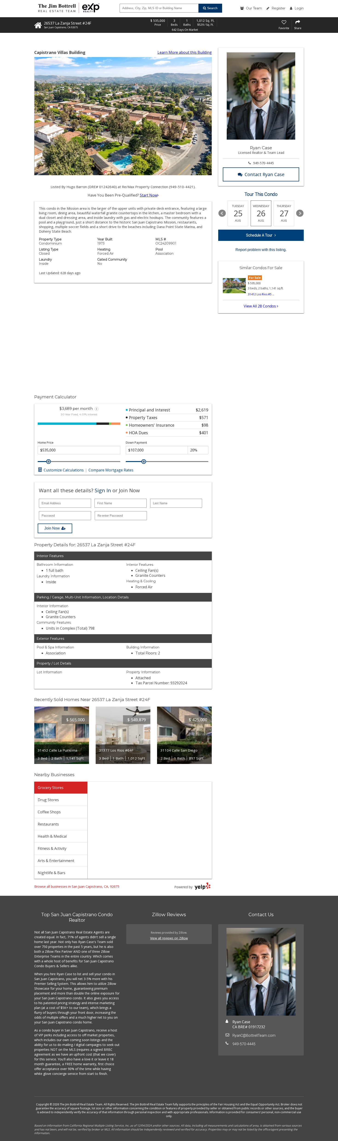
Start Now (148, 195)
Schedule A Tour (259, 235)
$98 (205, 425)
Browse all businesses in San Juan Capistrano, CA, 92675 (76, 886)
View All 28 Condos (260, 306)
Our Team (254, 8)
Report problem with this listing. (260, 250)
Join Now (52, 528)
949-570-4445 (263, 163)
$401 (203, 432)
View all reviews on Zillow (169, 938)
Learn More (185, 52)
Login (299, 8)
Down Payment (136, 443)
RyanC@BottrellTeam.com (253, 1035)
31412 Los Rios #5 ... (261, 294)
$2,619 (202, 410)
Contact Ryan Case (264, 174)
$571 (203, 417)
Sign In (103, 490)
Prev (222, 213)
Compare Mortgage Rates (111, 470)
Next (300, 213)
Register (278, 8)
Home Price (46, 443)
